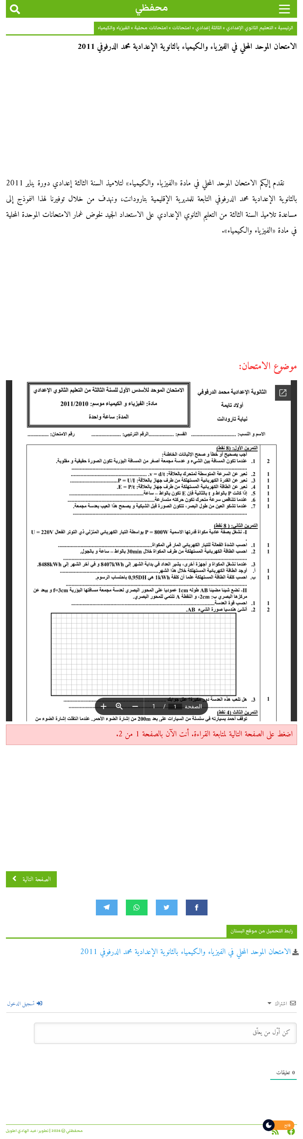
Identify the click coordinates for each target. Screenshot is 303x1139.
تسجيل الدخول (21, 1004)
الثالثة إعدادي (208, 28)
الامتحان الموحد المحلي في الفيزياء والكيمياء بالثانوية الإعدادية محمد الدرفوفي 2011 (185, 952)
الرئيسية (285, 28)
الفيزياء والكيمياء (114, 28)
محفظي (151, 7)
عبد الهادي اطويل (21, 1131)
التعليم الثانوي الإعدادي (249, 28)
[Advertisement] (151, 117)
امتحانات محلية (151, 28)
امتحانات (181, 28)
